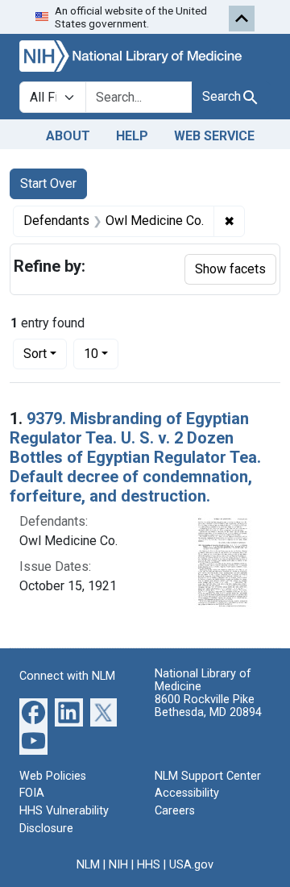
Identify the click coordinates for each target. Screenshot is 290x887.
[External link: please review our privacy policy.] (33, 710)
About (68, 136)
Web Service (214, 136)
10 (101, 353)
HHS (148, 865)
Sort (35, 353)
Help (132, 136)
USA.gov (191, 865)
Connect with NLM (67, 676)
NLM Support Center (208, 776)
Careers (175, 811)
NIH (118, 865)
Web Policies (52, 776)
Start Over (48, 183)
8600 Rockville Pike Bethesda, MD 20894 (208, 706)
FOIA (31, 793)
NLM (88, 865)
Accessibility (187, 793)
